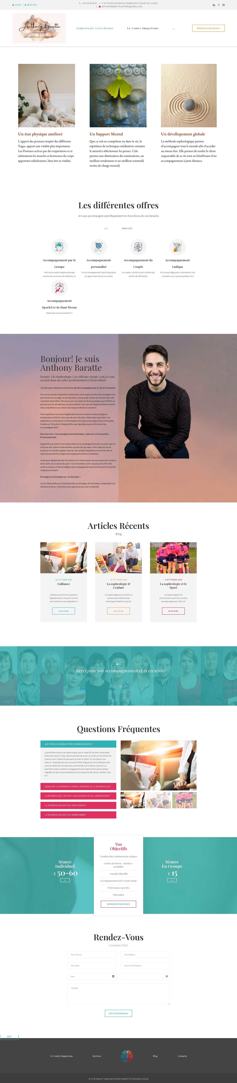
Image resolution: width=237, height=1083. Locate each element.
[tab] (133, 800)
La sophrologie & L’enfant (118, 585)
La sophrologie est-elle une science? (65, 805)
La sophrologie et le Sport (173, 585)
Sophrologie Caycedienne (95, 28)
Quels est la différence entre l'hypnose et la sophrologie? (78, 786)
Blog (155, 1056)
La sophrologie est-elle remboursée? (65, 814)
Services (127, 228)
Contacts (182, 1056)
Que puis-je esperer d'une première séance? (68, 744)
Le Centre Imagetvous (143, 28)
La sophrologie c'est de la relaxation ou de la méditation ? (77, 795)
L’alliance (63, 584)
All (107, 228)
